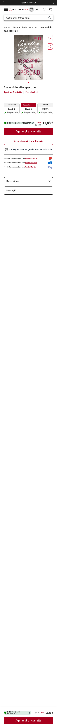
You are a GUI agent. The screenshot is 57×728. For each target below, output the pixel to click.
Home (7, 27)
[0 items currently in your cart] (50, 9)
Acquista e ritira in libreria (28, 141)
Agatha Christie (13, 92)
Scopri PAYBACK (28, 2)
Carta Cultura (31, 158)
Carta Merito (30, 167)
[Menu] (6, 10)
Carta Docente (31, 162)
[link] (31, 9)
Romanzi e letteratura (25, 27)
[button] (50, 46)
